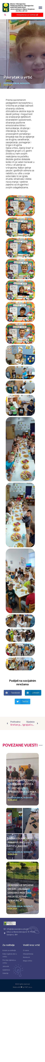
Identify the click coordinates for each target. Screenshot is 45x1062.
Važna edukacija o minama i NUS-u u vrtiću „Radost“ (20, 842)
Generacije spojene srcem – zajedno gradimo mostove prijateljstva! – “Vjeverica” (21, 893)
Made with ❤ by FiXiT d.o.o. (22, 987)
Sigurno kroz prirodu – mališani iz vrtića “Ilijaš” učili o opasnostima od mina (22, 786)
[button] (40, 7)
